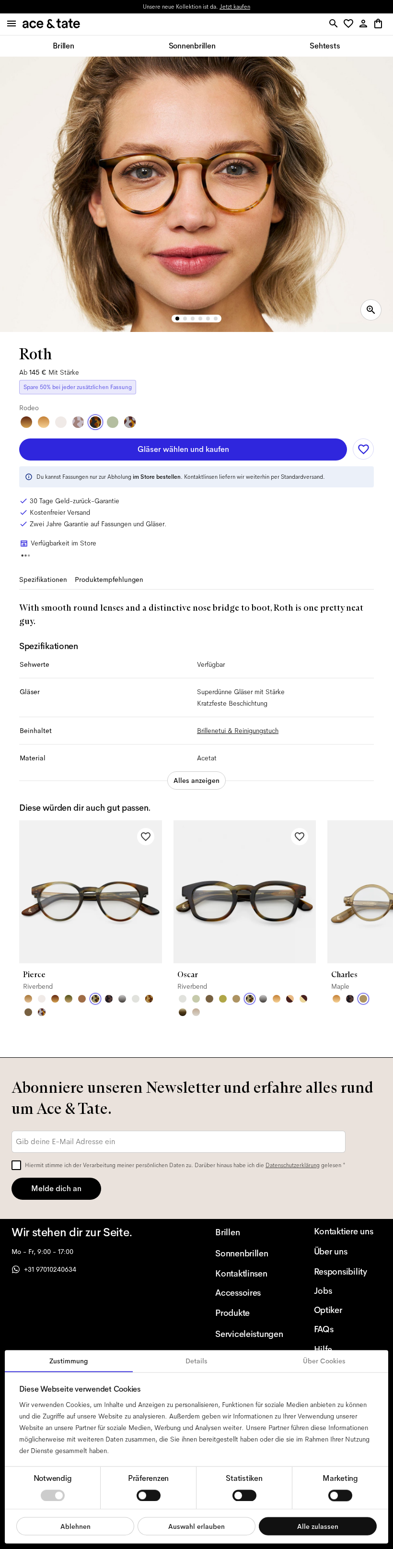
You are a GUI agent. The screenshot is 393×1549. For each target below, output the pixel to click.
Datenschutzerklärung (293, 1165)
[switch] (149, 1495)
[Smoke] (135, 998)
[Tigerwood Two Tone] (290, 998)
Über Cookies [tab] (324, 1361)
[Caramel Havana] (43, 422)
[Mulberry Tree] (109, 998)
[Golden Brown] (82, 998)
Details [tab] (196, 1361)
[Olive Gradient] (68, 998)
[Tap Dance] (130, 422)
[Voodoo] (182, 1012)
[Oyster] (196, 1012)
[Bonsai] (112, 422)
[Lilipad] (223, 998)
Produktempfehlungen (109, 579)
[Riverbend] (95, 998)
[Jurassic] (28, 1012)
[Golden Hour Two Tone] (303, 998)
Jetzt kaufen (235, 7)
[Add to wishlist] (363, 449)
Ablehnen (75, 1526)
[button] (350, 24)
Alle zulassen (317, 1526)
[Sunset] (28, 998)
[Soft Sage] (196, 998)
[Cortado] (149, 998)
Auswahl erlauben (196, 1526)
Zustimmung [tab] (68, 1361)
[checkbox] (16, 1165)
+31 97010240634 (50, 1269)
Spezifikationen (43, 579)
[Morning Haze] (122, 998)
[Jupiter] (78, 422)
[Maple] (236, 998)
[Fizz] (60, 422)
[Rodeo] (95, 422)
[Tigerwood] (26, 422)
